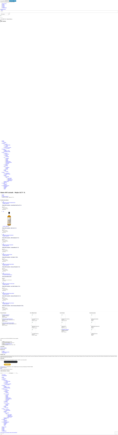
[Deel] (2, 433)
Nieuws (3, 5)
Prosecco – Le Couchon (7, 147)
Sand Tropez (9, 415)
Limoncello (5, 164)
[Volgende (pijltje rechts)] (1, 434)
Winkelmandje (4, 7)
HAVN (7, 168)
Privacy (3, 429)
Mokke (5, 142)
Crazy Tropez (10, 414)
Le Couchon (8, 148)
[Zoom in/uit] (0, 433)
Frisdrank (3, 385)
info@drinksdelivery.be (8, 343)
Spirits (3, 152)
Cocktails (4, 203)
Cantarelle (7, 158)
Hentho (7, 159)
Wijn (6, 177)
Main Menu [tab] (4, 374)
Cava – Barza (6, 145)
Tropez (5, 175)
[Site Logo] (3, 9)
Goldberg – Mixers (7, 150)
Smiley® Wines (6, 181)
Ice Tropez (7, 156)
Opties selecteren (5, 208)
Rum (4, 166)
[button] (2, 10)
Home (3, 140)
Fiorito (7, 155)
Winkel (3, 4)
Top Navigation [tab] (4, 375)
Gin (4, 157)
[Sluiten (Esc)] (3, 433)
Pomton (5, 386)
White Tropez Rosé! (13, 432)
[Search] (9, 14)
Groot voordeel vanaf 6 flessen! (5, 432)
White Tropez (10, 180)
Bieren (3, 141)
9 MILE (7, 171)
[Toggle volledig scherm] (1, 433)
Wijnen (3, 172)
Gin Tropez (7, 163)
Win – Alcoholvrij (6, 173)
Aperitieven (5, 154)
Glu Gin (5, 184)
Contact (3, 6)
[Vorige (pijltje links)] (0, 434)
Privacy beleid (4, 352)
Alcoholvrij (5, 153)
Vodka (5, 170)
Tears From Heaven (9, 162)
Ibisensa (7, 160)
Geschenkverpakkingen (5, 185)
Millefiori (5, 182)
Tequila (5, 169)
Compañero (7, 167)
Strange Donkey (8, 161)
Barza (7, 146)
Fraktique (5, 174)
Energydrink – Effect (7, 151)
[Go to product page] (15, 314)
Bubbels (3, 143)
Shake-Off (7, 203)
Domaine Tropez (10, 179)
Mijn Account (4, 3)
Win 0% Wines (8, 381)
